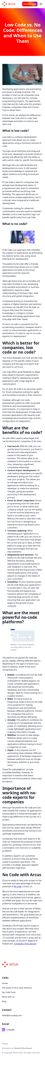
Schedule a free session (25, 943)
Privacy (5, 1043)
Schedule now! (30, 4)
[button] (40, 4)
